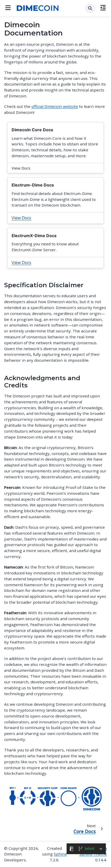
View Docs (21, 218)
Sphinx (60, 853)
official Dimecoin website (54, 106)
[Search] (90, 8)
